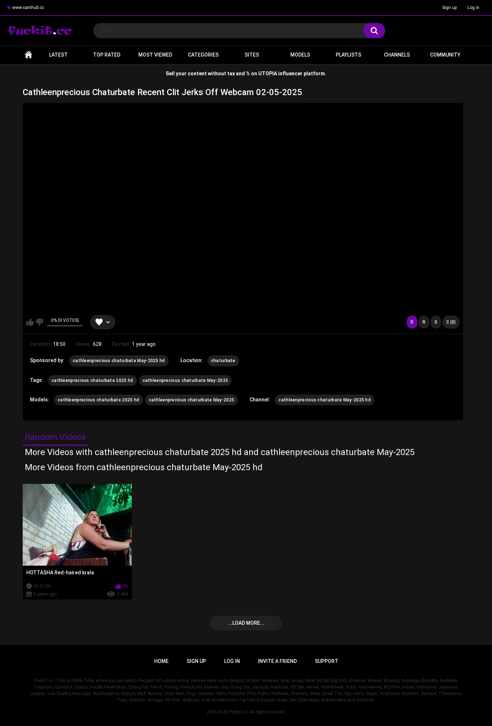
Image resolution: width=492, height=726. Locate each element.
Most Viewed (155, 55)
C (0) (451, 322)
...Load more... (246, 623)
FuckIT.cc (238, 711)
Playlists (348, 55)
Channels (397, 55)
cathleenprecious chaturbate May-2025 (185, 380)
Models (300, 55)
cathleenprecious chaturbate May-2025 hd (119, 360)
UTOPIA (267, 73)
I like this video (30, 322)
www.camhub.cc (28, 7)
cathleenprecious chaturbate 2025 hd (92, 380)
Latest (58, 55)
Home (28, 55)
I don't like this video (39, 322)
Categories (203, 55)
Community (445, 55)
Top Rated (106, 55)
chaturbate (223, 360)
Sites (252, 55)
